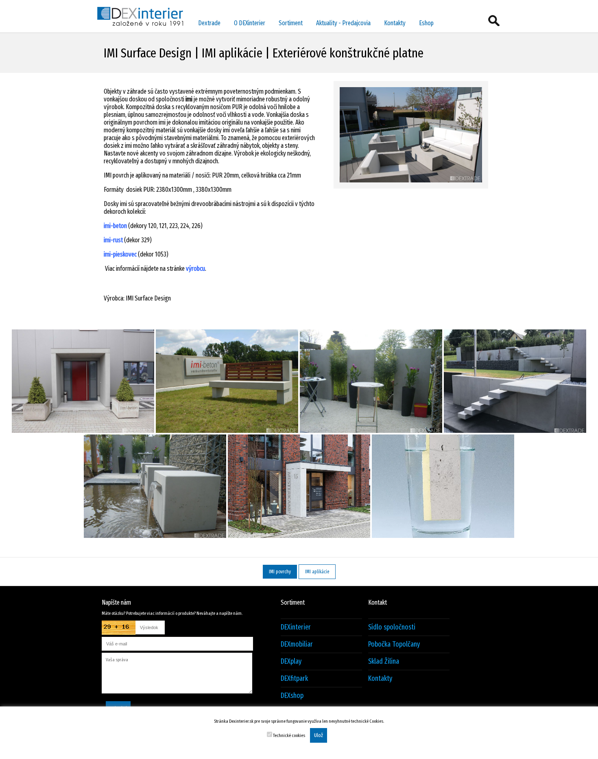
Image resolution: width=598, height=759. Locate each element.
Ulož (318, 735)
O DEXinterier (249, 23)
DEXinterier (296, 627)
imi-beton (115, 226)
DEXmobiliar (297, 644)
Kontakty (395, 23)
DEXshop (292, 695)
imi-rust (113, 240)
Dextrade (209, 23)
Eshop (426, 23)
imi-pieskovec (120, 254)
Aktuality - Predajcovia (343, 23)
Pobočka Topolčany (394, 644)
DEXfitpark (294, 678)
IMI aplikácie (317, 572)
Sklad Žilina (383, 661)
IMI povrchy (280, 572)
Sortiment (291, 23)
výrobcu (195, 268)
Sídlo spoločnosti (391, 627)
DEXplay (291, 661)
